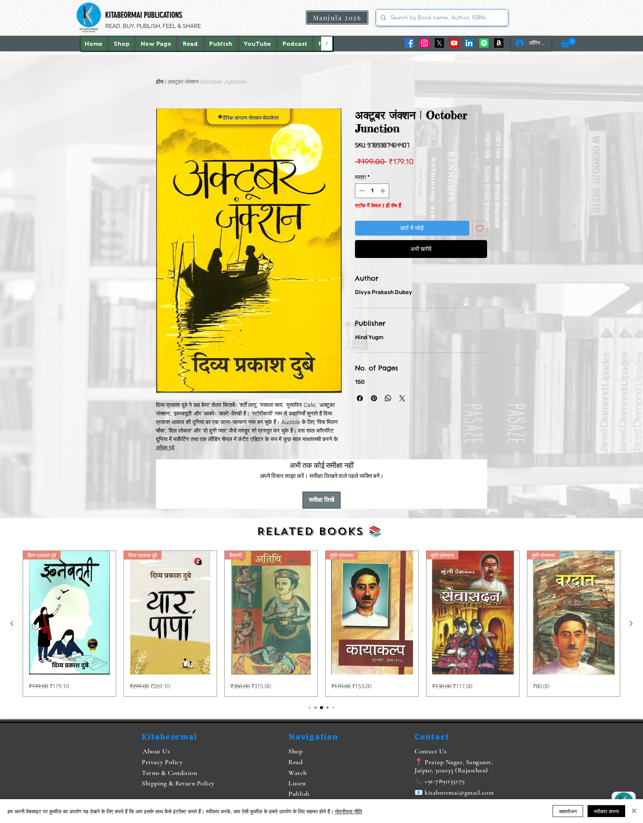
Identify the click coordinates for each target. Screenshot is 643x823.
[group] (321, 623)
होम (159, 81)
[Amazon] (498, 43)
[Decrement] (361, 191)
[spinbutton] (372, 191)
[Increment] (383, 191)
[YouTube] (454, 43)
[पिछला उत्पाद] (11, 623)
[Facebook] (409, 43)
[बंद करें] (634, 811)
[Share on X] (402, 398)
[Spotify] (484, 43)
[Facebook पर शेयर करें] (359, 398)
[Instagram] (424, 43)
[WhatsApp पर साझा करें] (388, 398)
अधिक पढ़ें (165, 447)
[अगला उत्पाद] (631, 623)
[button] (568, 42)
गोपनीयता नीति (348, 811)
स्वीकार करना (606, 811)
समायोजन (568, 811)
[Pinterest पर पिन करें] (374, 398)
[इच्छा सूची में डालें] (479, 228)
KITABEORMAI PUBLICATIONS (143, 15)
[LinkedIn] (469, 43)
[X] (439, 43)
